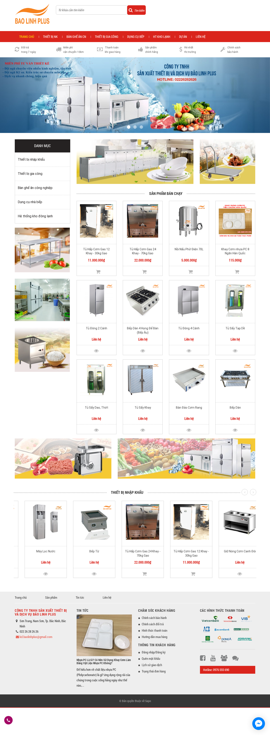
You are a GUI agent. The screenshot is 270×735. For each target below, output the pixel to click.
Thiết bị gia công (106, 36)
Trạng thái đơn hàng (154, 671)
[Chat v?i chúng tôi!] (258, 723)
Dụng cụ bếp (135, 36)
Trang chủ (21, 597)
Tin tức (80, 597)
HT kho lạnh (161, 36)
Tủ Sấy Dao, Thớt (96, 407)
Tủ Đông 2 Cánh (96, 328)
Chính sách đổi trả (153, 624)
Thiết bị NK (50, 36)
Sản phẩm (51, 597)
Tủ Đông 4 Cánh (189, 328)
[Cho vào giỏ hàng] (98, 271)
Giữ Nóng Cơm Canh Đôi (232, 551)
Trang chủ (26, 36)
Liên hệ (200, 36)
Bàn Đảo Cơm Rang (189, 407)
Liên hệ (107, 597)
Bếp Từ (86, 551)
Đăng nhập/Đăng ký (154, 652)
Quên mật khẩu (151, 658)
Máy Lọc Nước (38, 551)
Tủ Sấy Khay (143, 407)
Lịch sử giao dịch (152, 665)
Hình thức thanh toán (154, 630)
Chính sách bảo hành (154, 618)
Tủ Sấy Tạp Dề (235, 328)
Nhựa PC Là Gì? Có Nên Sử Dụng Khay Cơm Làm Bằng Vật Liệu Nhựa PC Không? (104, 661)
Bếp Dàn (235, 407)
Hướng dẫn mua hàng (154, 637)
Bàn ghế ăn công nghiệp (35, 188)
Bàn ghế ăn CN (76, 36)
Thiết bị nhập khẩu (31, 159)
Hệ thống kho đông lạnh (35, 216)
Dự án (183, 36)
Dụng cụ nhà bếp (30, 202)
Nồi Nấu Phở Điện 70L (189, 249)
